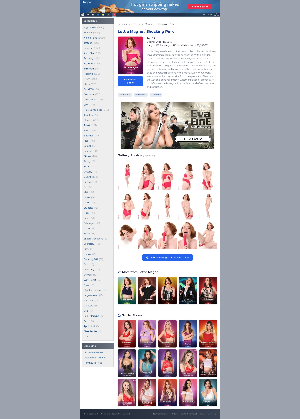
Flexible (88, 120)
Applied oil (89, 326)
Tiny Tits (88, 115)
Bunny (87, 254)
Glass (86, 202)
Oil (85, 187)
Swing (87, 161)
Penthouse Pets (93, 362)
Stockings (89, 58)
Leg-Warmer (91, 295)
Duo (86, 264)
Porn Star (89, 53)
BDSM (87, 176)
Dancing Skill (91, 259)
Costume (89, 94)
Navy (86, 285)
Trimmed (89, 68)
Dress (87, 79)
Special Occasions (93, 238)
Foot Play (89, 269)
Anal (86, 140)
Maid (86, 192)
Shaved (88, 32)
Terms (202, 414)
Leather (88, 151)
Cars (86, 336)
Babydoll (88, 135)
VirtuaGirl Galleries (93, 352)
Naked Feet (90, 37)
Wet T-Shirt (90, 280)
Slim (86, 104)
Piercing (88, 73)
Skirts (87, 84)
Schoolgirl (89, 223)
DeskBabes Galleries (95, 357)
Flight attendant (93, 290)
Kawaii (87, 182)
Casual (87, 146)
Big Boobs (89, 63)
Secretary (89, 243)
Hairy (86, 213)
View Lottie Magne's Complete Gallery (169, 257)
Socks (87, 166)
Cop (86, 310)
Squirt (87, 233)
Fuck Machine (91, 316)
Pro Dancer (90, 99)
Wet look (89, 300)
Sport (87, 218)
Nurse (87, 228)
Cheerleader (90, 331)
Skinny (87, 156)
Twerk (87, 125)
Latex (87, 197)
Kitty (86, 249)
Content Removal (189, 414)
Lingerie (88, 48)
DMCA (174, 414)
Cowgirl (88, 274)
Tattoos (88, 43)
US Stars (88, 305)
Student (88, 207)
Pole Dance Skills (93, 109)
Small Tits (89, 89)
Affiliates (212, 414)
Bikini (87, 130)
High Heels (90, 27)
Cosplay (88, 171)
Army (87, 321)
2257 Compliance (160, 414)
